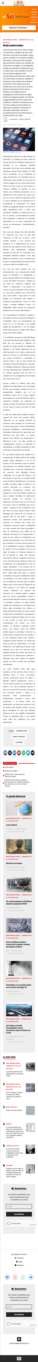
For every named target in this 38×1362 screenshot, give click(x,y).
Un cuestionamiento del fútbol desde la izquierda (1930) (19, 902)
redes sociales (19, 736)
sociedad (19, 742)
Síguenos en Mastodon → (19, 27)
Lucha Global (8, 767)
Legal (20, 1262)
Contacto (20, 1258)
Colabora (20, 1265)
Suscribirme (19, 1214)
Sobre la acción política (14, 1110)
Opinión (9, 1165)
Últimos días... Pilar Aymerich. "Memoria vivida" (15, 775)
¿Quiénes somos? (20, 1254)
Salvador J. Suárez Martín (20, 119)
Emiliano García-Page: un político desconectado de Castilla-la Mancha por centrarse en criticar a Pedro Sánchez (17, 783)
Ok (19, 1359)
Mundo (8, 1124)
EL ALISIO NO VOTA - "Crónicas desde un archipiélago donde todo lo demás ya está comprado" (14, 1153)
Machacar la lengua (11, 771)
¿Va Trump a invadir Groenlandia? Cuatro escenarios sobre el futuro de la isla (18, 1029)
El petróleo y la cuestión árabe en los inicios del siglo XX (18, 986)
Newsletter (20, 1188)
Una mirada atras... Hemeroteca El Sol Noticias (19, 820)
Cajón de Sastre (12, 1146)
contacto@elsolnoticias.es (19, 1343)
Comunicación (21, 731)
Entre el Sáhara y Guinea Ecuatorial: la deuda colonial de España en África (18, 944)
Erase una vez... (12, 1107)
